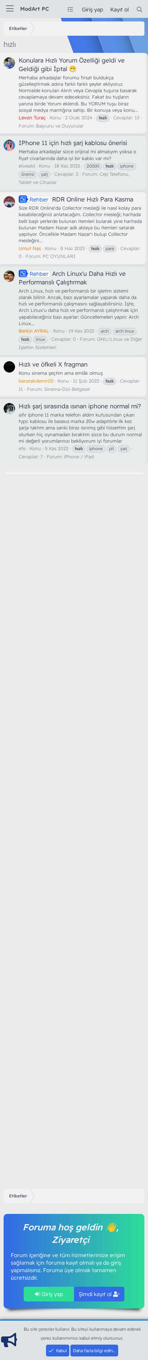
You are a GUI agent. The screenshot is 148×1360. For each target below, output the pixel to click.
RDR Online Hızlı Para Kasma (81, 199)
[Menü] (9, 9)
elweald (27, 166)
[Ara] (140, 9)
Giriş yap (51, 1294)
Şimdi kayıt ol (96, 1294)
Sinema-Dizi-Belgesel (67, 389)
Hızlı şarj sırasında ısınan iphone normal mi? (80, 406)
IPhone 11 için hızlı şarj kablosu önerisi (73, 142)
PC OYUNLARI (59, 256)
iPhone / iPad (79, 456)
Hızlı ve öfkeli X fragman (53, 364)
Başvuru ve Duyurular (60, 126)
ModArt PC (34, 8)
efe (22, 448)
